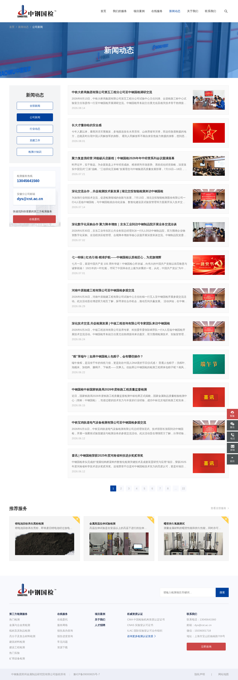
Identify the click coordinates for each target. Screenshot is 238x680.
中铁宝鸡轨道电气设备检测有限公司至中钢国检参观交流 (109, 422)
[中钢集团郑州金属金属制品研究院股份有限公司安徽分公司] (35, 11)
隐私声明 (199, 674)
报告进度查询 (65, 636)
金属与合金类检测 (19, 625)
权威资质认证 (135, 613)
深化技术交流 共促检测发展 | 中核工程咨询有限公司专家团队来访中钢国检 (121, 323)
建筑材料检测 (17, 641)
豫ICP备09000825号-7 (86, 674)
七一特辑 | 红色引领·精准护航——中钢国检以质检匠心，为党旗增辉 (116, 257)
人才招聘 (100, 625)
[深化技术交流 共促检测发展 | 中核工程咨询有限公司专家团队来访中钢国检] (209, 330)
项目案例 (139, 11)
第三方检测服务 (18, 613)
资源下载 (62, 647)
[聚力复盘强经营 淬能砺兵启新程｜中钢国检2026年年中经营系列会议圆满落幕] (209, 165)
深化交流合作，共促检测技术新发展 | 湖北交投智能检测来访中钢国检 (117, 191)
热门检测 (14, 619)
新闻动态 (174, 11)
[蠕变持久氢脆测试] (193, 543)
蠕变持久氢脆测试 (174, 523)
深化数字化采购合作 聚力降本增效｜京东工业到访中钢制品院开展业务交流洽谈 (124, 224)
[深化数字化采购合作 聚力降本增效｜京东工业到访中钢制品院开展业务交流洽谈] (209, 231)
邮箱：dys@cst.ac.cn (199, 625)
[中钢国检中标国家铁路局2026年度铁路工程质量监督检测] (209, 396)
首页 (103, 11)
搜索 (222, 592)
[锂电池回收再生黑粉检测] (44, 543)
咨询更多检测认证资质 (140, 636)
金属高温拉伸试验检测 (102, 523)
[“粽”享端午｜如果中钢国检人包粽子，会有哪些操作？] (209, 363)
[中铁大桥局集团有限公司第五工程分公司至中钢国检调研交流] (209, 99)
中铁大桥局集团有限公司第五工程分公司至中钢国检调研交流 (112, 92)
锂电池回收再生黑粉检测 (29, 523)
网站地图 (223, 674)
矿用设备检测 (17, 658)
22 (183, 488)
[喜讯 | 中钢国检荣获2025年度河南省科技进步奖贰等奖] (209, 463)
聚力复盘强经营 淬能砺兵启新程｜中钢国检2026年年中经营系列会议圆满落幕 (123, 158)
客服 (232, 416)
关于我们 (192, 11)
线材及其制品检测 (19, 630)
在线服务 (157, 11)
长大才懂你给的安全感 (87, 125)
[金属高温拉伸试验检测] (119, 543)
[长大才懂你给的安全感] (209, 132)
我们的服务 (120, 11)
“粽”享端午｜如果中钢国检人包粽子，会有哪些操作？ (107, 356)
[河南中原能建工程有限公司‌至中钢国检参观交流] (209, 297)
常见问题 (62, 641)
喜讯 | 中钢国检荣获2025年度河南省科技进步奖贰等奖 (107, 455)
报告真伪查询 (65, 630)
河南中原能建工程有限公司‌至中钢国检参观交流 (103, 290)
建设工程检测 (17, 647)
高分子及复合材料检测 (22, 636)
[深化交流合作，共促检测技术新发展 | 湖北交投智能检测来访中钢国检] (209, 198)
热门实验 (14, 652)
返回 (232, 461)
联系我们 (210, 11)
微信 (232, 427)
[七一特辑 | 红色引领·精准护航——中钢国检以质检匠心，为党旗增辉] (209, 264)
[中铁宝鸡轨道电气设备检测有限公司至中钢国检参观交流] (209, 430)
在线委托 (62, 619)
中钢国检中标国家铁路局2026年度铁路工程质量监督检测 (109, 389)
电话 (232, 438)
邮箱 (232, 450)
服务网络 (62, 625)
